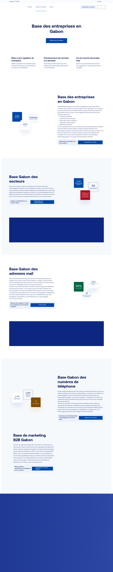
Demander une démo (88, 7)
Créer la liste (42, 305)
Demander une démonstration (38, 202)
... (101, 7)
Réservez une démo (56, 40)
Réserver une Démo (91, 417)
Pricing (51, 7)
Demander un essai (90, 142)
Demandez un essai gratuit (41, 468)
